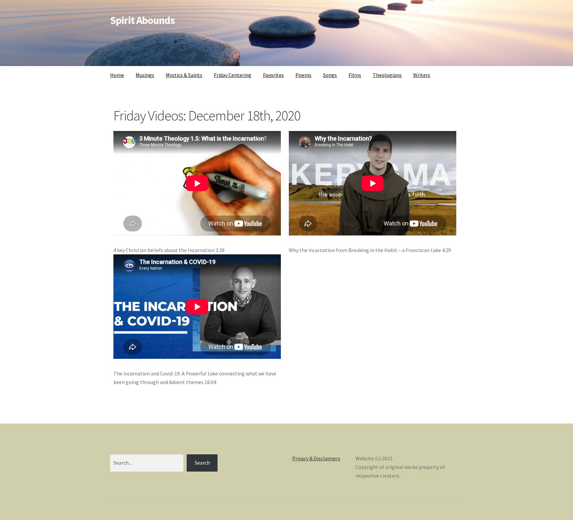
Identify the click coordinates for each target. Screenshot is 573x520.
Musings (145, 75)
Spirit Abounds (142, 20)
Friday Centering (232, 75)
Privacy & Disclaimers (316, 458)
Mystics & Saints (184, 75)
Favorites (273, 75)
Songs (330, 75)
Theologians (387, 75)
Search (202, 462)
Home (117, 75)
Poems (303, 75)
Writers (421, 75)
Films (355, 75)
